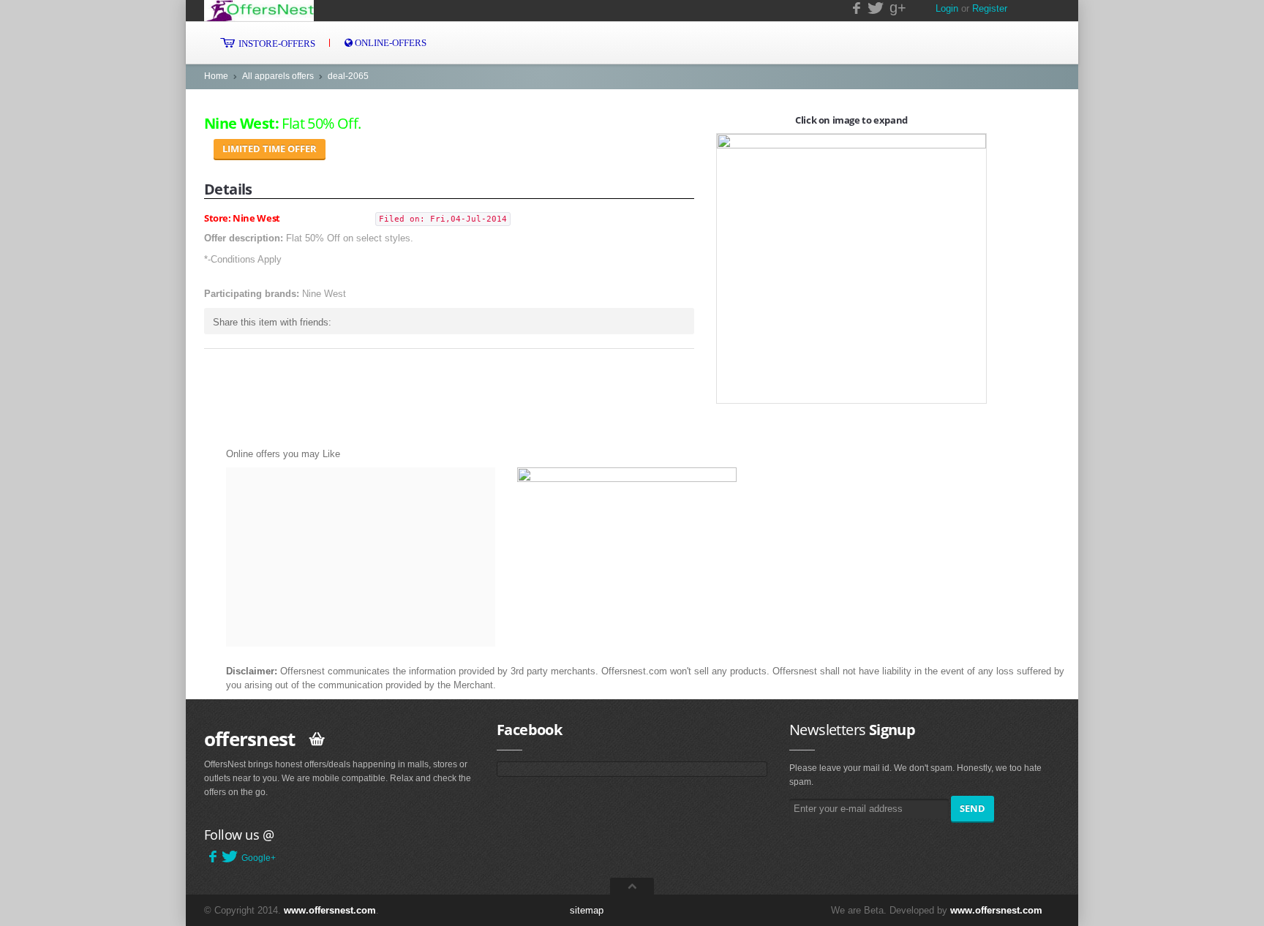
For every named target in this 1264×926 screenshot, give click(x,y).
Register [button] (989, 8)
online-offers (389, 42)
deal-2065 (348, 76)
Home (216, 76)
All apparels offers (278, 76)
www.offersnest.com (330, 910)
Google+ (258, 858)
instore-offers (275, 43)
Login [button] (947, 8)
